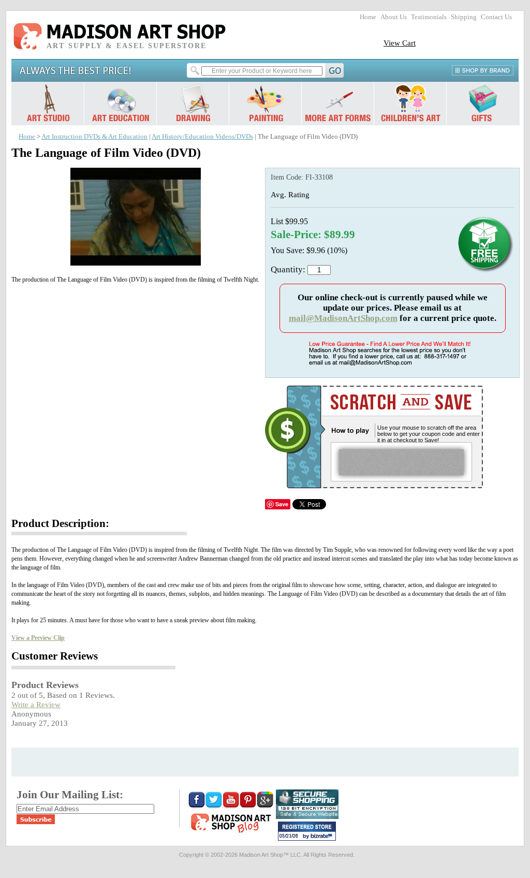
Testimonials (429, 17)
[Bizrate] (323, 836)
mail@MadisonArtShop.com (343, 318)
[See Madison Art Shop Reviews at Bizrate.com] (307, 831)
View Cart (400, 42)
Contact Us (496, 17)
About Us (393, 17)
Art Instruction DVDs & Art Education (94, 136)
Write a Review (36, 704)
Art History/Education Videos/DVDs (202, 136)
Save (281, 504)
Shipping (464, 17)
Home (368, 17)
